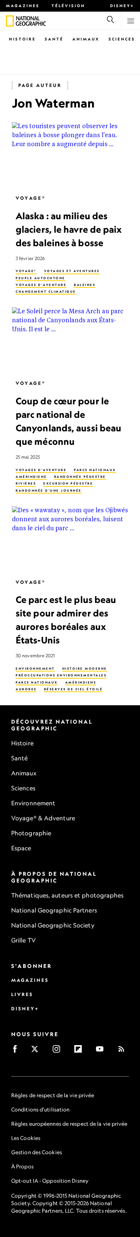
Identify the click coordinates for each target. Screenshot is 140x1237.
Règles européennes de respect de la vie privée (69, 1123)
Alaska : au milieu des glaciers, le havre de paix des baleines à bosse (69, 229)
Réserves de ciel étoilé (73, 689)
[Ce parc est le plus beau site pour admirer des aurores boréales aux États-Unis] (70, 539)
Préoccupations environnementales (61, 676)
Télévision (68, 5)
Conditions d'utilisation (40, 1109)
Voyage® (31, 198)
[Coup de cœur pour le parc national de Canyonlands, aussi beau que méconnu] (70, 340)
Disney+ (122, 5)
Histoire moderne (84, 669)
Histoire (22, 39)
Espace (21, 848)
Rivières (26, 484)
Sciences (122, 39)
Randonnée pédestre (80, 477)
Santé (54, 39)
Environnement (35, 669)
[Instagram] (59, 1051)
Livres (22, 994)
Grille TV (23, 940)
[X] (37, 1051)
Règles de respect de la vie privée (52, 1095)
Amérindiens (31, 477)
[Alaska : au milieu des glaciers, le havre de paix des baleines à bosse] (70, 155)
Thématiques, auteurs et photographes (67, 895)
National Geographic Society (52, 925)
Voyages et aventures (72, 271)
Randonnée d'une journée (49, 490)
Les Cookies (25, 1138)
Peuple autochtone (40, 278)
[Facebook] (17, 1051)
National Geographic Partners (54, 910)
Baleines (84, 285)
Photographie (31, 833)
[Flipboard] (80, 1051)
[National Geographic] (10, 21)
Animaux (86, 39)
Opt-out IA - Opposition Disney (49, 1180)
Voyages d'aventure (41, 285)
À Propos (22, 1166)
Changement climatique (46, 292)
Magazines (23, 5)
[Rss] (124, 1051)
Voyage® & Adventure (43, 818)
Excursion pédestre (68, 484)
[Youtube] (102, 1051)
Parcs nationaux (95, 470)
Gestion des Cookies (36, 1152)
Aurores (26, 689)
